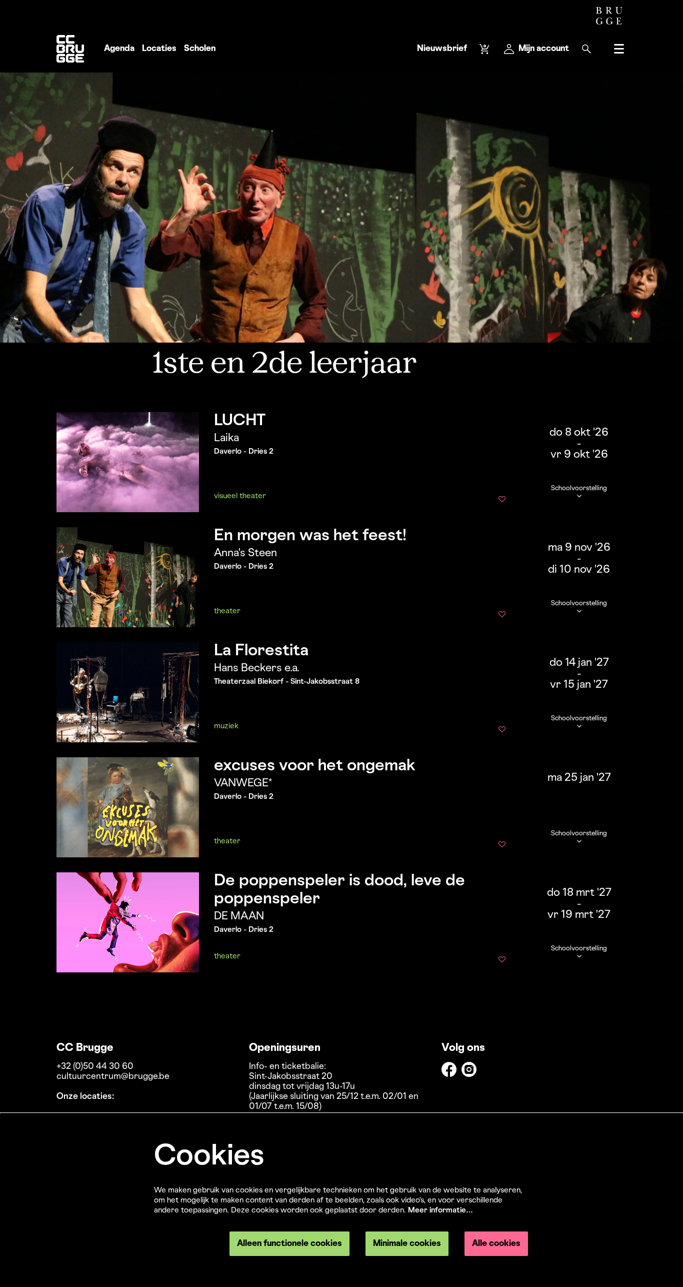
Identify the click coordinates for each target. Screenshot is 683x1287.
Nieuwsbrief (442, 49)
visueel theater (240, 496)
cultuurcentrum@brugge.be (113, 1076)
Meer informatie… (440, 1210)
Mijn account (543, 49)
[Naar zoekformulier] (586, 49)
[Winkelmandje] (485, 49)
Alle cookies (496, 1243)
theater (227, 611)
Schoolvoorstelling (579, 488)
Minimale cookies (407, 1243)
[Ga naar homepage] (70, 49)
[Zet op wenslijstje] (502, 500)
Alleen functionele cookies (289, 1243)
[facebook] (449, 1069)
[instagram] (469, 1069)
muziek (226, 726)
